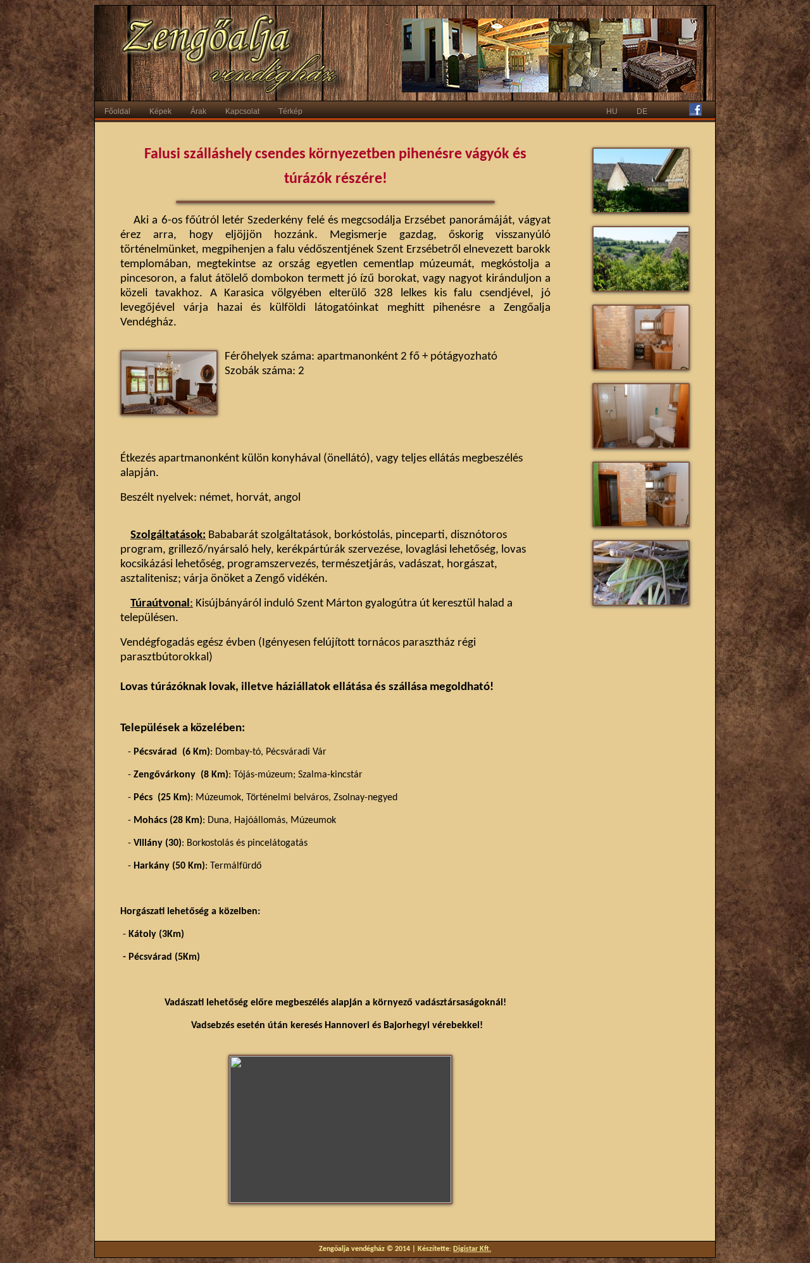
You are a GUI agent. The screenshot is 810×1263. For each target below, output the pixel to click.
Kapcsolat (242, 111)
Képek (160, 111)
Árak (198, 111)
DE (642, 111)
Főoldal (117, 111)
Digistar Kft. (472, 1249)
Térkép (290, 111)
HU (612, 111)
